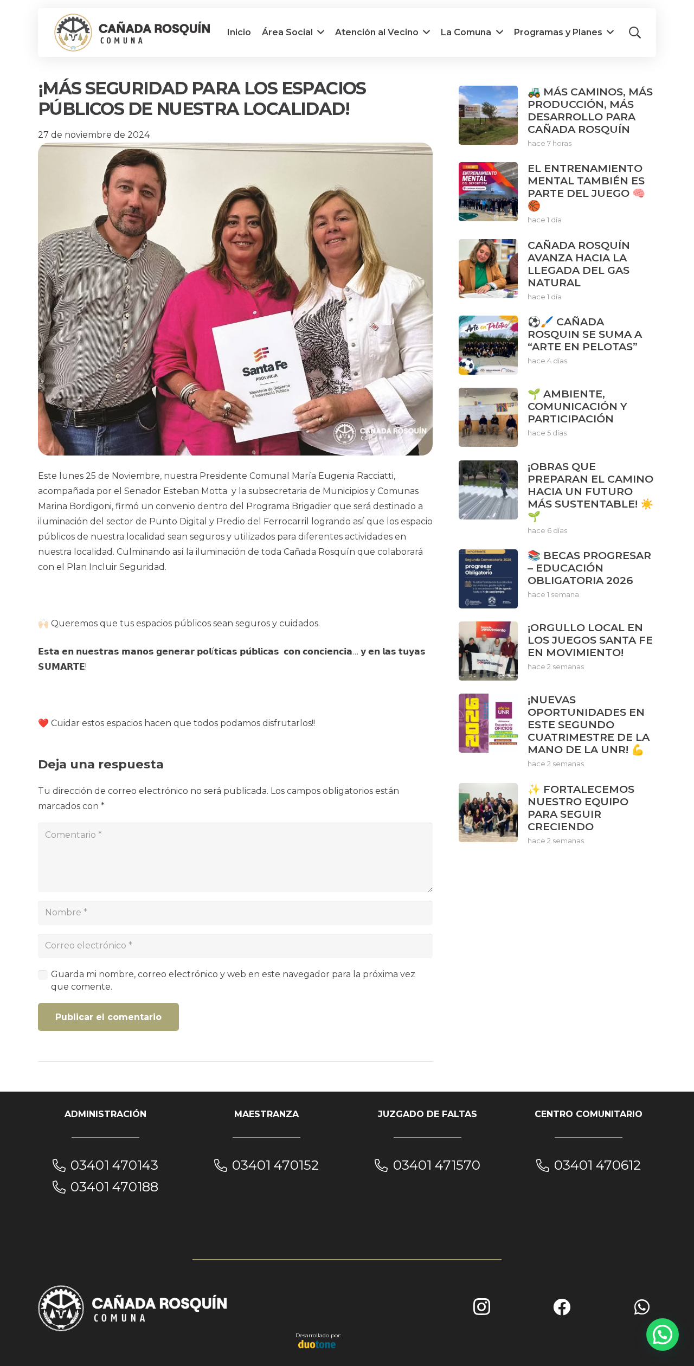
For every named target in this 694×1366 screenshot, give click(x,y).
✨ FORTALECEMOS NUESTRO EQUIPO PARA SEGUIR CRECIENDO (581, 808)
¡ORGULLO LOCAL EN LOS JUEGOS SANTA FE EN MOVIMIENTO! (590, 640)
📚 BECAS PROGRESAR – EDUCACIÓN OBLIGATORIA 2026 (589, 568)
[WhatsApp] (642, 1307)
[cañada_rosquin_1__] (132, 33)
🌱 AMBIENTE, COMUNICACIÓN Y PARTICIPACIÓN (577, 406)
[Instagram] (481, 1307)
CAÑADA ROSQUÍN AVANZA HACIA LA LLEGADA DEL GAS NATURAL (579, 264)
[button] (635, 32)
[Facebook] (562, 1307)
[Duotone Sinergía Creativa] (317, 1344)
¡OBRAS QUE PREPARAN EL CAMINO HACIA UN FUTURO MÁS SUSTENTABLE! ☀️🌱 (590, 491)
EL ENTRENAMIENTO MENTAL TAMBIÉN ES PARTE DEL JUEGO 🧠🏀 (586, 187)
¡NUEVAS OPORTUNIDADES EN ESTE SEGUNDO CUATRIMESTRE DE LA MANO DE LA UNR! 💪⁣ (589, 724)
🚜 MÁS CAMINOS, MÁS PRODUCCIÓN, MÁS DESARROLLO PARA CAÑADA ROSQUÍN (590, 110)
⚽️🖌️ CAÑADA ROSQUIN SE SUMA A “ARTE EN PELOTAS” (585, 334)
